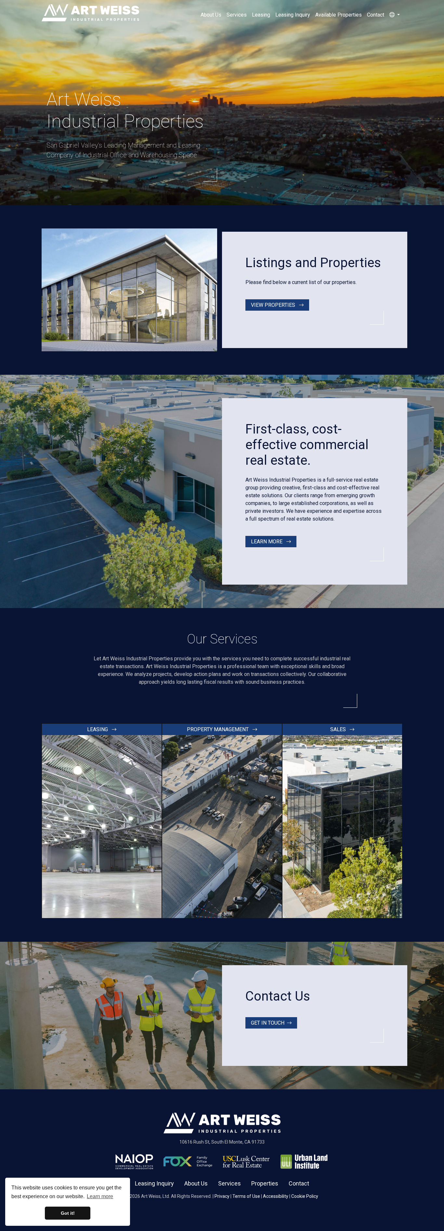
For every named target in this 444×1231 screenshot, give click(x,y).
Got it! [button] (68, 1213)
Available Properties (338, 15)
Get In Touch (267, 1023)
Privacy (222, 1196)
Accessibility (275, 1196)
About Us (211, 15)
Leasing (261, 15)
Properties (264, 1183)
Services (237, 15)
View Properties (273, 305)
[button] (394, 15)
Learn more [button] (100, 1196)
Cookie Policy (304, 1196)
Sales (338, 729)
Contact (375, 15)
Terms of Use (246, 1196)
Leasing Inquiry (292, 15)
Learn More (267, 541)
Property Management (218, 729)
